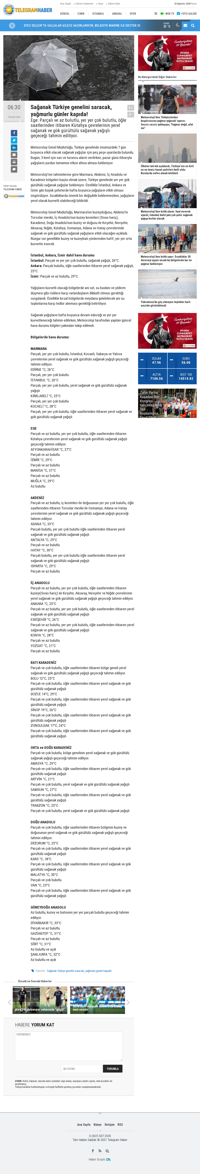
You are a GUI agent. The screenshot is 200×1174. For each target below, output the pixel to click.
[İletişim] (185, 25)
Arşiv (100, 3)
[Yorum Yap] (14, 169)
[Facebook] (14, 133)
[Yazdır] (14, 162)
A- (131, 114)
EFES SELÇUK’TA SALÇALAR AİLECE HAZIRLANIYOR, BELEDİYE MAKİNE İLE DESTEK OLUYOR (86, 25)
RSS (120, 1125)
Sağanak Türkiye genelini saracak (65, 971)
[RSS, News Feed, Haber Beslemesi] (100, 1151)
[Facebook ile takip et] (92, 1151)
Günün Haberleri (84, 3)
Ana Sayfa (65, 3)
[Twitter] (14, 140)
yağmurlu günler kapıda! (98, 971)
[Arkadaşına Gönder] (14, 155)
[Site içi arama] (192, 25)
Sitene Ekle (114, 3)
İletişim (109, 1125)
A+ (131, 107)
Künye (98, 1125)
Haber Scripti (97, 1159)
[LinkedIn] (14, 147)
